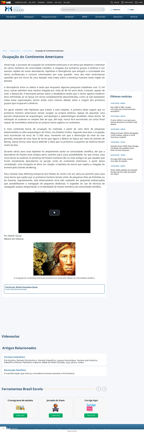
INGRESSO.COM (21, 2)
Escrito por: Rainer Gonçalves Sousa (21, 287)
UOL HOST (32, 2)
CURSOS (50, 2)
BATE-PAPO (129, 2)
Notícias (134, 17)
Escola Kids (100, 17)
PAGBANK (41, 2)
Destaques (28, 17)
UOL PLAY (58, 2)
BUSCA (116, 2)
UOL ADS (66, 2)
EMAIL (141, 2)
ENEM (84, 17)
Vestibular (69, 17)
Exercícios (118, 17)
